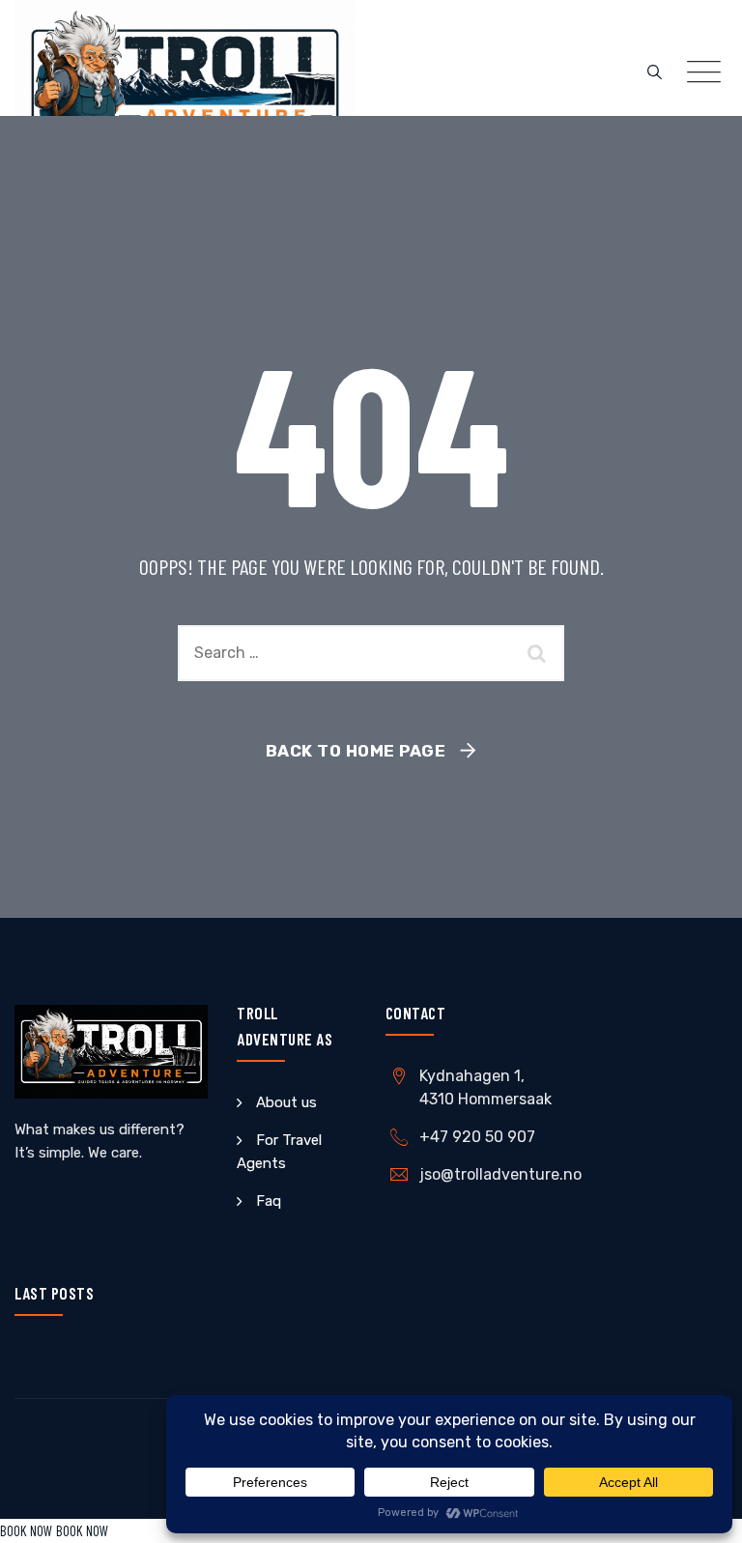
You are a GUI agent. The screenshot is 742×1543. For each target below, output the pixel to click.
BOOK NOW (26, 1530)
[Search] (654, 72)
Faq (268, 1201)
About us (286, 1102)
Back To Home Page (356, 750)
